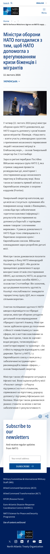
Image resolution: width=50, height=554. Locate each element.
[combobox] (41, 3)
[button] (41, 3)
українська (10, 81)
